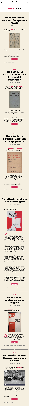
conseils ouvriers (12, 401)
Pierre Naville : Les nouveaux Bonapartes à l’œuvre (14, 20)
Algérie (8, 287)
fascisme (13, 61)
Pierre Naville (10, 29)
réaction (13, 62)
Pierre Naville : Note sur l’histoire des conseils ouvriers (14, 358)
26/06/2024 (11, 82)
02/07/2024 (11, 25)
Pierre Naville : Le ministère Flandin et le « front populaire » (14, 139)
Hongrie (16, 401)
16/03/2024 (11, 204)
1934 (6, 61)
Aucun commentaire (17, 25)
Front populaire (11, 189)
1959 (6, 287)
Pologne (8, 402)
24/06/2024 (11, 144)
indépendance (20, 345)
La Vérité (19, 29)
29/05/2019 (11, 363)
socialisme (14, 346)
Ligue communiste (22, 61)
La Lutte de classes (15, 189)
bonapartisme (8, 61)
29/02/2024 (11, 305)
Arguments (8, 401)
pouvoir (11, 402)
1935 (6, 189)
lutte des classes (19, 401)
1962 (6, 345)
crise (11, 61)
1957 (5, 401)
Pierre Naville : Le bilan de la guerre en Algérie (15, 200)
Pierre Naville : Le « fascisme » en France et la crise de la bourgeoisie (14, 75)
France (16, 61)
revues (14, 133)
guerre (16, 287)
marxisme (6, 62)
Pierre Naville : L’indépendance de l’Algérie (14, 300)
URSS (12, 402)
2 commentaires (17, 363)
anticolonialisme (11, 287)
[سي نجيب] (14, 1)
